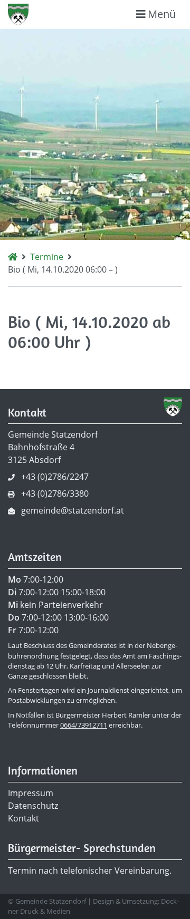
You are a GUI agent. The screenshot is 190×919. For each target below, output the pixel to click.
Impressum (30, 793)
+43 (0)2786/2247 (55, 476)
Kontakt (23, 818)
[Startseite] (12, 257)
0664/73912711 (83, 725)
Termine (46, 257)
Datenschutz (33, 805)
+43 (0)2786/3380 (55, 493)
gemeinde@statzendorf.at (72, 510)
